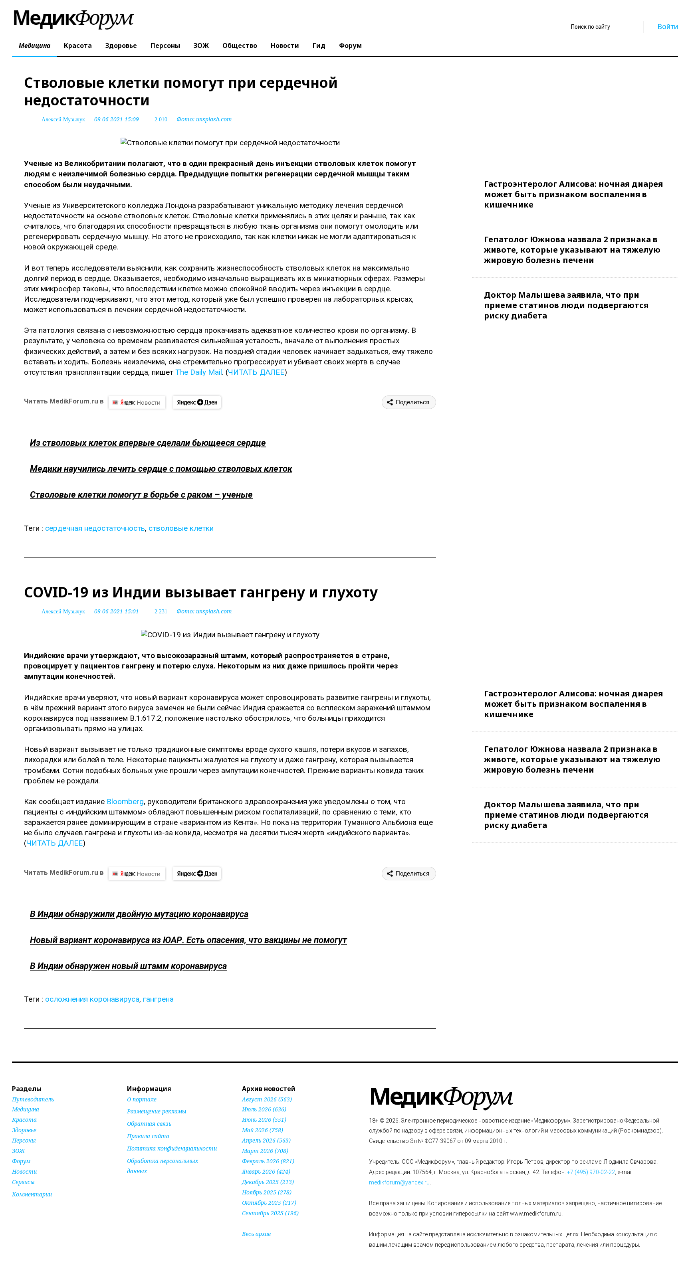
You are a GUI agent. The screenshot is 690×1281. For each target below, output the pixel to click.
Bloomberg (125, 801)
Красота (78, 45)
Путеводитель (33, 1099)
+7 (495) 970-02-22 (591, 1172)
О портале (142, 1099)
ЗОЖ (201, 45)
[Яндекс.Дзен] (197, 402)
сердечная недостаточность (95, 528)
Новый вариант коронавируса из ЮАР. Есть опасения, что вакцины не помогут (188, 940)
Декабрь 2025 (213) (268, 1182)
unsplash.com (214, 119)
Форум (350, 45)
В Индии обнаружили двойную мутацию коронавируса (139, 914)
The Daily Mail (198, 372)
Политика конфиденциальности (172, 1148)
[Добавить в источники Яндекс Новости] (137, 1186)
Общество (239, 45)
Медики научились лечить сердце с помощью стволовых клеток (161, 469)
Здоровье (121, 45)
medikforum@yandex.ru (399, 1182)
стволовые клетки (181, 528)
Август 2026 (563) (267, 1099)
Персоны (165, 45)
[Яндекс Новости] (137, 402)
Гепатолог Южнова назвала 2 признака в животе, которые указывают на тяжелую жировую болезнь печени (572, 249)
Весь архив (256, 1234)
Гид (319, 45)
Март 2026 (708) (265, 1150)
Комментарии (32, 1194)
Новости (285, 45)
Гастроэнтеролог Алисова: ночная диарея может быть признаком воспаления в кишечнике (573, 194)
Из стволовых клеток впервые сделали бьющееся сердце (148, 443)
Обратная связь (149, 1123)
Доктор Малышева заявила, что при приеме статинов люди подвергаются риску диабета (566, 305)
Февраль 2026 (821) (268, 1161)
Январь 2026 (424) (266, 1171)
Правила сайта (148, 1136)
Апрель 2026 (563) (266, 1140)
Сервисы (23, 1182)
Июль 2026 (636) (264, 1109)
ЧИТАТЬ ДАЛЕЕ (256, 372)
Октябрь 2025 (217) (269, 1202)
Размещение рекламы (156, 1111)
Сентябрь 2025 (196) (270, 1213)
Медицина (34, 45)
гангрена (158, 999)
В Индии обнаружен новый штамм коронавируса (128, 966)
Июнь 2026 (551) (264, 1119)
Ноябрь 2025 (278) (266, 1192)
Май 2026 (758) (262, 1130)
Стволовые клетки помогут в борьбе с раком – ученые (141, 495)
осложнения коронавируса (92, 999)
